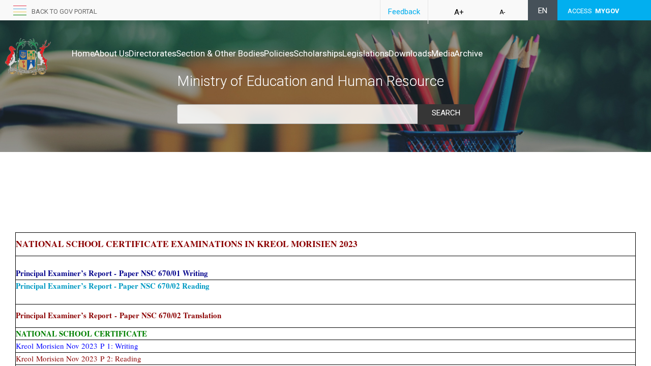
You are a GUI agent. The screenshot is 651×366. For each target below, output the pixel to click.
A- (502, 12)
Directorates (152, 53)
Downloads (410, 53)
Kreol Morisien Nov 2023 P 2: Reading (78, 358)
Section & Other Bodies (220, 53)
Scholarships (318, 53)
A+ (459, 12)
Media (443, 53)
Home (83, 53)
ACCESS (593, 11)
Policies (279, 53)
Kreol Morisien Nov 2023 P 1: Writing (77, 346)
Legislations (365, 53)
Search (446, 112)
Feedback (404, 11)
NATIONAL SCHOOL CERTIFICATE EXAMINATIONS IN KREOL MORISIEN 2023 (187, 243)
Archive (468, 53)
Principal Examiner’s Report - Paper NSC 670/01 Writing (112, 273)
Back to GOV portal (64, 11)
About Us (111, 53)
